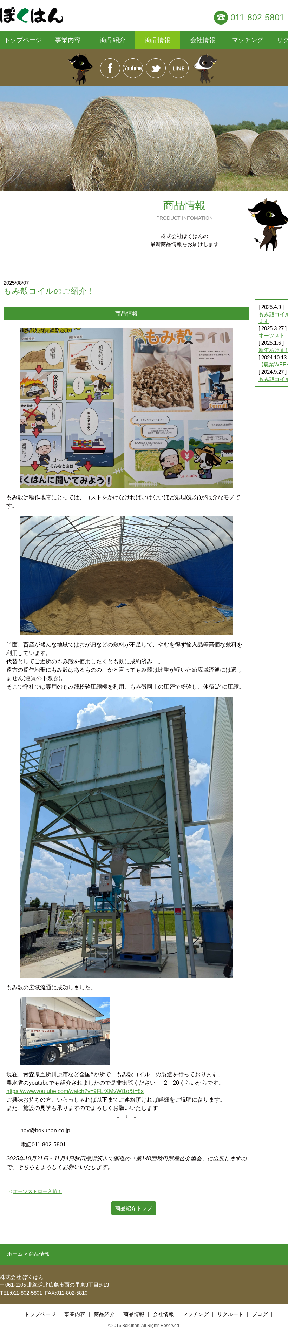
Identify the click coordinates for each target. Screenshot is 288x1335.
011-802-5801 (257, 17)
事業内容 (67, 39)
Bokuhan (130, 1325)
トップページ (23, 39)
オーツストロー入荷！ (37, 1191)
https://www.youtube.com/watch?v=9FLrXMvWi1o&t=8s (75, 1091)
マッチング (247, 39)
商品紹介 (112, 39)
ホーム (15, 1254)
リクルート (230, 1314)
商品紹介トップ (133, 1208)
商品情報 (157, 39)
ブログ (260, 1314)
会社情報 (202, 39)
